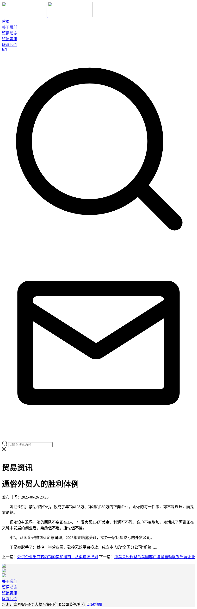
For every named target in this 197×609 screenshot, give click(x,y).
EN (4, 49)
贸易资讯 (9, 39)
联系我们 (9, 45)
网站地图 (94, 605)
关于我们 (9, 27)
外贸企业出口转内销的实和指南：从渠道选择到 (57, 557)
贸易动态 (9, 33)
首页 (6, 21)
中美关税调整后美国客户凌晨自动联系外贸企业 (154, 557)
